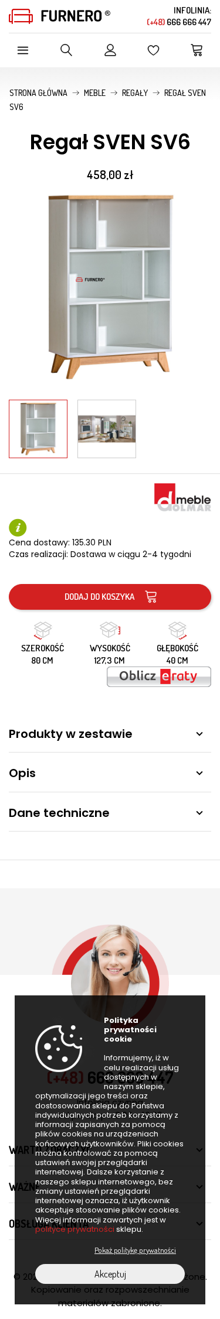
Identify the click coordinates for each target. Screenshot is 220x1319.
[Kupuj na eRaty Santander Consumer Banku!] (159, 675)
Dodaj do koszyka (99, 596)
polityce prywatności (74, 1229)
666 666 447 (179, 22)
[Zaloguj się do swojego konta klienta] (110, 50)
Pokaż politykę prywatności (135, 1250)
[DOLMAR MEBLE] (182, 496)
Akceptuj (110, 1274)
